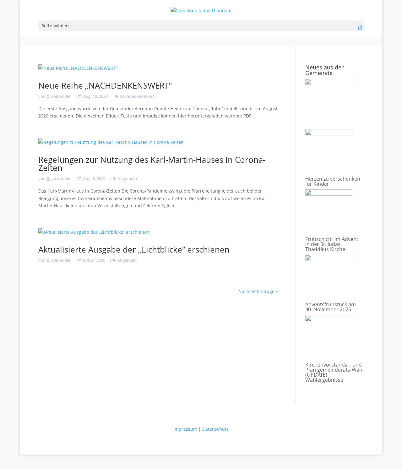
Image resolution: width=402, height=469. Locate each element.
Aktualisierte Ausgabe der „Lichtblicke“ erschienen (134, 249)
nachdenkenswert (137, 96)
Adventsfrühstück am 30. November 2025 (330, 307)
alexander (61, 96)
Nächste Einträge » (258, 291)
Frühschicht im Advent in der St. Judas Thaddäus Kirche (331, 244)
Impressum (185, 429)
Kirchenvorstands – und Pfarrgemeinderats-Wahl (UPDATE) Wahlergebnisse (334, 372)
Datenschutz (215, 429)
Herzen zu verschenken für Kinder (332, 181)
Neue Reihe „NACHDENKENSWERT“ (105, 85)
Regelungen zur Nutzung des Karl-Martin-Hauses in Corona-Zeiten (151, 163)
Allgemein (127, 178)
